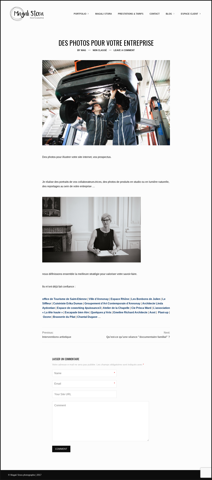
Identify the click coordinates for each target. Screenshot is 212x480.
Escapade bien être (77, 312)
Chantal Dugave (87, 316)
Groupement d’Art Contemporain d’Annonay (112, 303)
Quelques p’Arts (101, 312)
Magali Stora (103, 14)
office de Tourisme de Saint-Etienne (64, 299)
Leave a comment (124, 50)
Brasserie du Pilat (64, 316)
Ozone (47, 316)
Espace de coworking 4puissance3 (79, 308)
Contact (155, 14)
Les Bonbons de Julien (145, 299)
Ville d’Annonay (99, 299)
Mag (83, 50)
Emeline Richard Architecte (130, 312)
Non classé (100, 50)
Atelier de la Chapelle (116, 308)
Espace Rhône (120, 299)
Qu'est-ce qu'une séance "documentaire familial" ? (138, 337)
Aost (152, 312)
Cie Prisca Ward (141, 308)
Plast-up (163, 312)
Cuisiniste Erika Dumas (67, 303)
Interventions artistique (56, 337)
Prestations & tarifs (130, 14)
